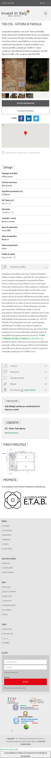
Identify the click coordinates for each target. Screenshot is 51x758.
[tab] (25, 267)
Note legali (6, 587)
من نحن (5, 638)
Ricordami (7, 677)
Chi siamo (6, 526)
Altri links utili (8, 634)
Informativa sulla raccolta (9, 749)
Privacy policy (7, 596)
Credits (5, 614)
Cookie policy (7, 601)
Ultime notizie (7, 549)
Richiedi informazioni (25, 103)
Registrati (10, 3)
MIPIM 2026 (6, 563)
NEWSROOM (6, 540)
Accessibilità (7, 610)
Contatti (6, 544)
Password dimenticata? (11, 672)
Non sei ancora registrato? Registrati (15, 688)
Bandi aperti (7, 535)
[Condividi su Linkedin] (29, 118)
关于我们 (6, 643)
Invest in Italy (7, 629)
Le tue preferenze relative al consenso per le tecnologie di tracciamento (25, 754)
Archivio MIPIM (8, 568)
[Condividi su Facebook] (21, 118)
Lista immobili (7, 530)
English (42, 3)
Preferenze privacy (9, 605)
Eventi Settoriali (8, 572)
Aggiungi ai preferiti (25, 111)
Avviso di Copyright (9, 592)
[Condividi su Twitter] (36, 118)
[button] (17, 266)
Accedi (4, 3)
